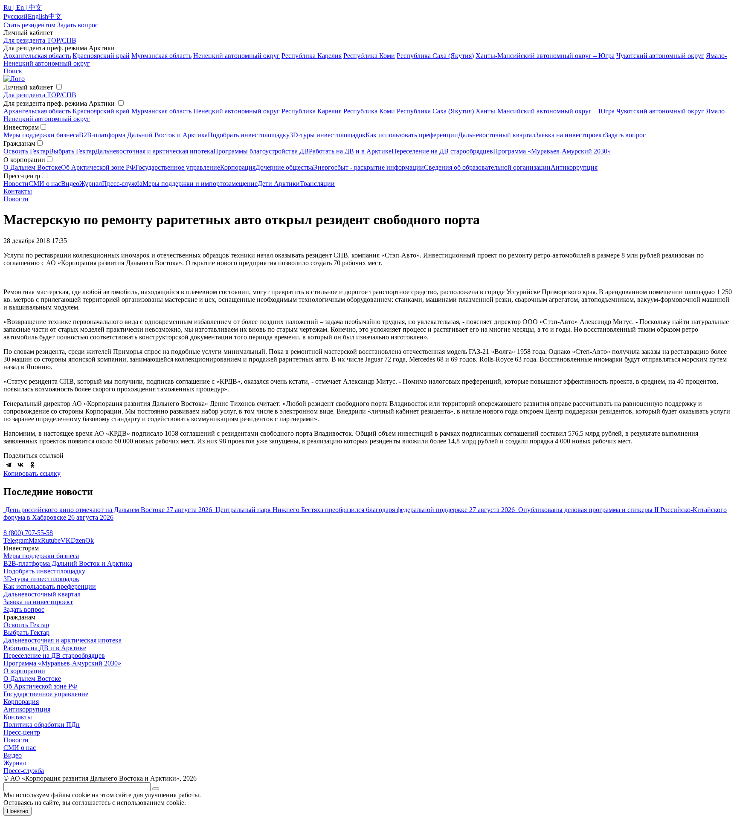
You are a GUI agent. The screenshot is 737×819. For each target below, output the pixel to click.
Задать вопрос (625, 135)
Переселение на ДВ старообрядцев (442, 151)
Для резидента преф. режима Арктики (59, 103)
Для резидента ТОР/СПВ (39, 40)
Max (35, 540)
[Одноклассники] (32, 465)
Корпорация (237, 167)
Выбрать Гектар (72, 151)
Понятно (17, 811)
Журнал (90, 183)
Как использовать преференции (412, 135)
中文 (55, 16)
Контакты (17, 191)
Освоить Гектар (26, 151)
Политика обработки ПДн (41, 724)
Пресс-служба (122, 183)
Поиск (12, 71)
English (38, 16)
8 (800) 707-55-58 (28, 532)
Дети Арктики (279, 183)
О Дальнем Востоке (32, 167)
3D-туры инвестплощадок (328, 135)
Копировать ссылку (32, 473)
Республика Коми (369, 55)
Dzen (78, 540)
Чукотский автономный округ (660, 55)
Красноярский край (101, 55)
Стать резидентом (29, 25)
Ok (89, 540)
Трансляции (317, 183)
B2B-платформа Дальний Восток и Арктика (143, 135)
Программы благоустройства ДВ (261, 151)
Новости (16, 183)
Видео (70, 183)
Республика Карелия (311, 55)
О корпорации (24, 670)
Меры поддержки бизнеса (41, 135)
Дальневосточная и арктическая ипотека (154, 151)
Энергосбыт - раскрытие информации (368, 167)
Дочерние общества (284, 167)
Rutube (51, 540)
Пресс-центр (21, 732)
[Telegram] (8, 465)
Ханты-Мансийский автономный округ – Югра (545, 55)
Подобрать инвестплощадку (249, 135)
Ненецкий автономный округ (236, 55)
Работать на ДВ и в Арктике (350, 151)
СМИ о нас (45, 183)
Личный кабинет (28, 87)
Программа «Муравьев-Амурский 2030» (552, 151)
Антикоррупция (574, 167)
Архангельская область (37, 55)
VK (66, 540)
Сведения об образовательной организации (487, 167)
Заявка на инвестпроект (570, 135)
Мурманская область (161, 55)
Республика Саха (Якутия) (435, 55)
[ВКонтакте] (20, 465)
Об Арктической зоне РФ (98, 167)
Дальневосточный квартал (496, 135)
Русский (15, 16)
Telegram (16, 540)
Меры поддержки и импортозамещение (200, 183)
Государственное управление (177, 167)
